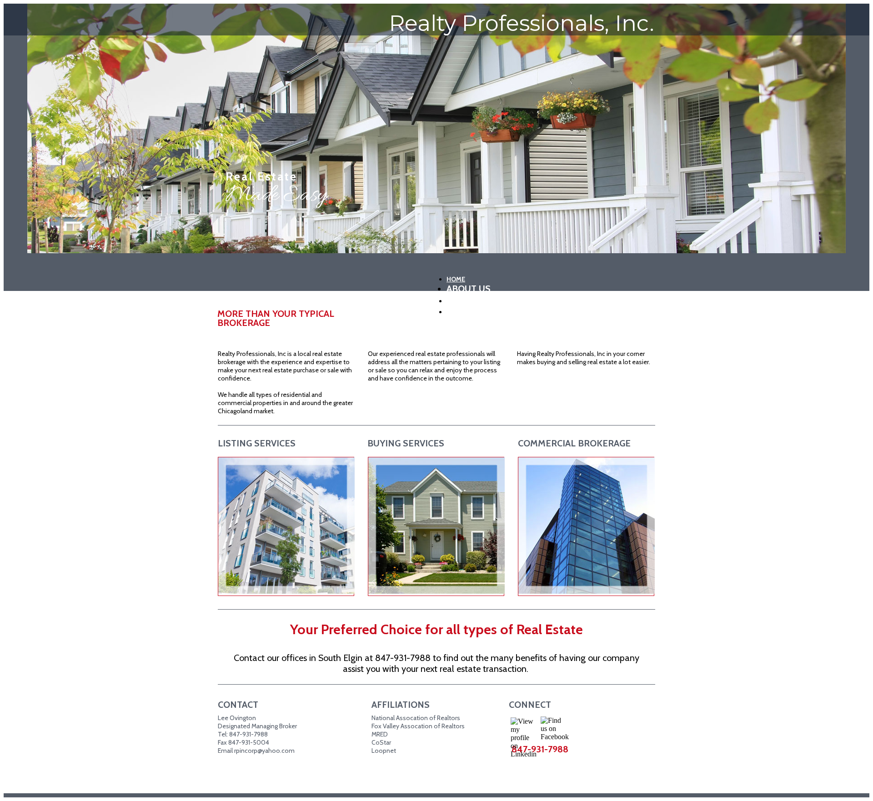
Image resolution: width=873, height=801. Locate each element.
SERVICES (461, 301)
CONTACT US (466, 312)
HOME (456, 279)
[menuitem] (539, 277)
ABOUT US (469, 288)
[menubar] (540, 294)
